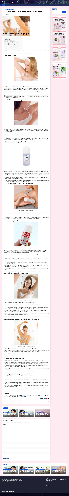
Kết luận (6, 48)
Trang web (4, 451)
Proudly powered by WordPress (30, 494)
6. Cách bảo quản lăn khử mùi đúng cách (10, 44)
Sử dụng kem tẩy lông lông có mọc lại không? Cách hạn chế (15, 401)
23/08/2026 (6, 472)
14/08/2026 (22, 472)
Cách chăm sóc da (7, 9)
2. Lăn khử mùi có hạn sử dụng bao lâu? (10, 40)
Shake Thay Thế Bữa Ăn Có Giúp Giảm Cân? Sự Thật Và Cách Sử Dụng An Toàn (42, 471)
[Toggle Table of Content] (21, 38)
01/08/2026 (38, 472)
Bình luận (4, 424)
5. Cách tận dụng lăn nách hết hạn (9, 43)
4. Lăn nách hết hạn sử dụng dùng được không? (11, 42)
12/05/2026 (54, 472)
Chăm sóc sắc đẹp (8, 2)
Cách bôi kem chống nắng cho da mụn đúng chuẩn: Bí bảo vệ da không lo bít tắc (9, 414)
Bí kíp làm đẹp (5, 412)
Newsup (38, 494)
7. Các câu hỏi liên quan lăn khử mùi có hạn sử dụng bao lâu (13, 45)
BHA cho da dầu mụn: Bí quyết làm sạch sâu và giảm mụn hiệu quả (58, 471)
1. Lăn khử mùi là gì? (7, 39)
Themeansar (41, 494)
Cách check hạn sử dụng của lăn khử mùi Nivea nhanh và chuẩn (37, 401)
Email (4, 446)
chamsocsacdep (11, 472)
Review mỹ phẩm (12, 9)
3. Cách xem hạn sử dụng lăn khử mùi (10, 41)
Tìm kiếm (54, 9)
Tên (4, 441)
